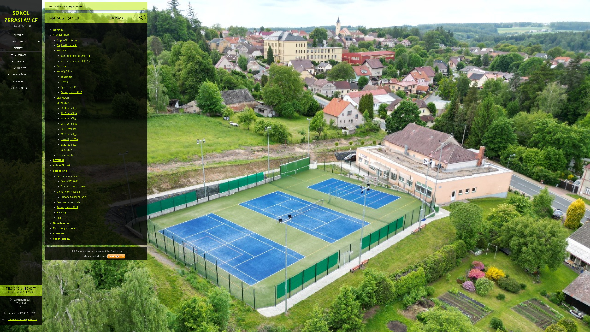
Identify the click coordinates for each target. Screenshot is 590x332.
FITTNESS (19, 48)
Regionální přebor (67, 40)
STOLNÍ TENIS (19, 41)
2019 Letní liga (69, 134)
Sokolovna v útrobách (69, 202)
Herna (64, 82)
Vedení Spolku (19, 87)
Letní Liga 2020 (69, 139)
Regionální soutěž (67, 45)
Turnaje (61, 50)
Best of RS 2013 (69, 181)
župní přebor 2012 (67, 207)
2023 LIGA (66, 150)
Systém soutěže (70, 87)
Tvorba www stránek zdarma (94, 256)
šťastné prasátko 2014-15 (75, 61)
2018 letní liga (69, 129)
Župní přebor (64, 71)
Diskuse (61, 66)
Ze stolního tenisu (67, 176)
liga (59, 217)
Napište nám (19, 68)
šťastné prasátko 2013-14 (75, 55)
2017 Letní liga (69, 123)
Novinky (19, 35)
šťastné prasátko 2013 (73, 186)
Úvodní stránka (57, 6)
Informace (67, 76)
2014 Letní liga (69, 108)
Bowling (61, 212)
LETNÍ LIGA (63, 103)
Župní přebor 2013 (71, 92)
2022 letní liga (69, 144)
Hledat (141, 18)
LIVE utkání (63, 97)
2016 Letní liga (69, 118)
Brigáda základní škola (73, 197)
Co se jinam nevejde (68, 191)
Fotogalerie (19, 61)
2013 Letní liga (69, 113)
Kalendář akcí (19, 54)
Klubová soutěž (66, 155)
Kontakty (18, 81)
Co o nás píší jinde (18, 74)
